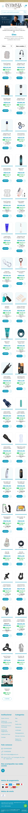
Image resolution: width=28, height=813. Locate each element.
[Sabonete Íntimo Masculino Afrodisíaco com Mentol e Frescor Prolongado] (10, 353)
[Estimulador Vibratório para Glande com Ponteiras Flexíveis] (10, 426)
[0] (24, 6)
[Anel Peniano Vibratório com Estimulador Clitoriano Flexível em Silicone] (24, 599)
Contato (3, 737)
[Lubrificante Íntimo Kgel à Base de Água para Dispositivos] (10, 248)
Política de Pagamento (4, 730)
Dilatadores (18, 727)
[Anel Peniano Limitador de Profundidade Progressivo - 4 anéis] (10, 78)
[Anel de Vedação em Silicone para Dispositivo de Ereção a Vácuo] (24, 564)
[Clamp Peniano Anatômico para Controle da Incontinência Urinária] (24, 321)
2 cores (21, 267)
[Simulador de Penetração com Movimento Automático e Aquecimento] (24, 496)
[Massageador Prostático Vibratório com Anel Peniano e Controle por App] (10, 531)
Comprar (19, 283)
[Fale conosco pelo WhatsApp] (25, 806)
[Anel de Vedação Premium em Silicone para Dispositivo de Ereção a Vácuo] (10, 564)
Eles (15, 27)
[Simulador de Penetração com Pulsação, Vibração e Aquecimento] (10, 496)
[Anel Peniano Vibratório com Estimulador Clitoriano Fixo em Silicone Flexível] (10, 635)
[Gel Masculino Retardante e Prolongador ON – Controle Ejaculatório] (24, 388)
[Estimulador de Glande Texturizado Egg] (24, 529)
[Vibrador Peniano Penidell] (10, 321)
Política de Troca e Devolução (6, 726)
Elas (16, 718)
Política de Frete (5, 734)
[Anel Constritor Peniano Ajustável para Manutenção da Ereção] (24, 283)
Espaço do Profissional (18, 739)
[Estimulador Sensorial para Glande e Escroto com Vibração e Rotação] (10, 391)
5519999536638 (8, 748)
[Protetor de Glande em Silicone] (24, 668)
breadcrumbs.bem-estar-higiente (13, 29)
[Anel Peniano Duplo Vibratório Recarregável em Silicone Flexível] (24, 634)
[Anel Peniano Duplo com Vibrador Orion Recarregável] (24, 356)
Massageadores (19, 733)
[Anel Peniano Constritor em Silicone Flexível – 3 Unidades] (24, 145)
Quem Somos (5, 718)
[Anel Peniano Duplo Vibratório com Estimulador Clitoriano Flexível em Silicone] (10, 599)
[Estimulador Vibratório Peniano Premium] (24, 216)
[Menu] (3, 6)
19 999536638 (7, 751)
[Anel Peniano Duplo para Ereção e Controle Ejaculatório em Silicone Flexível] (10, 668)
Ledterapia (18, 730)
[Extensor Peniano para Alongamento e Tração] (10, 286)
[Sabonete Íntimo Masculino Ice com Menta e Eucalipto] (24, 180)
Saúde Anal (18, 724)
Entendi (24, 810)
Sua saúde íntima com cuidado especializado (14, 1)
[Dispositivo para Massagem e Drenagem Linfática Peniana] (24, 461)
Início (11, 27)
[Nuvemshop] (6, 806)
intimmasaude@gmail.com (11, 754)
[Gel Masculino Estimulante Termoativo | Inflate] (10, 110)
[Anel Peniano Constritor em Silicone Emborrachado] (10, 180)
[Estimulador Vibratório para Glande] (10, 461)
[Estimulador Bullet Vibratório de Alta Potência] (24, 426)
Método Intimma (20, 736)
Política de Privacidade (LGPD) (6, 722)
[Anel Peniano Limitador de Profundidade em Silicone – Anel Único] (10, 216)
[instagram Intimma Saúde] (3, 770)
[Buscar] (25, 12)
